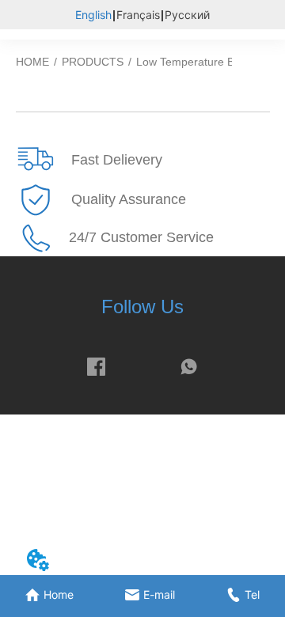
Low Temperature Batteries (204, 61)
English (93, 14)
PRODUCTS (93, 61)
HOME (32, 61)
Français (138, 14)
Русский (187, 14)
